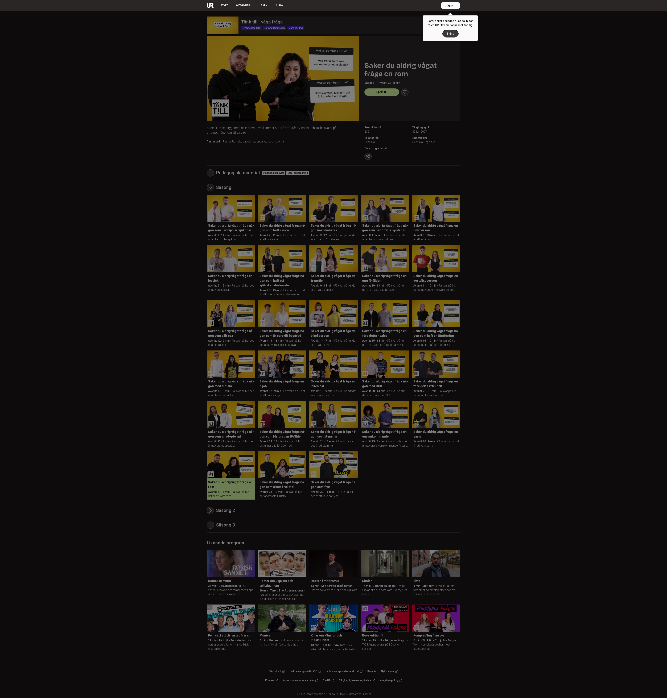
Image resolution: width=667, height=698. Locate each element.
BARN (264, 5)
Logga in (450, 5)
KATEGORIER (243, 5)
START (224, 5)
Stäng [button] (450, 33)
